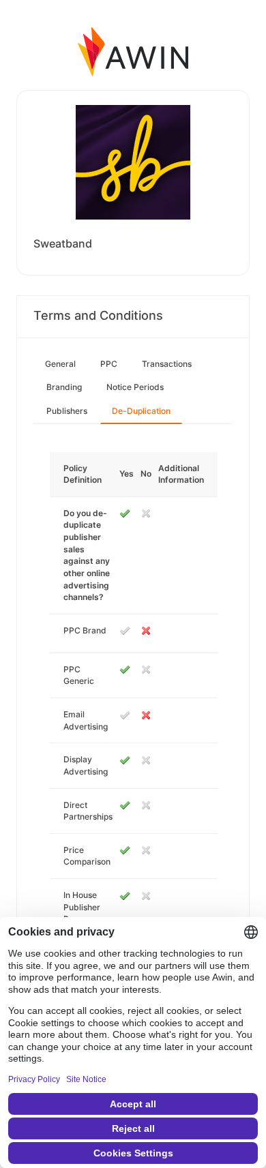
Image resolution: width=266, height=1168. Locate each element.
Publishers (66, 411)
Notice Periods (135, 387)
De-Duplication (141, 411)
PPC (108, 364)
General (60, 364)
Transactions (167, 364)
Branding (64, 387)
